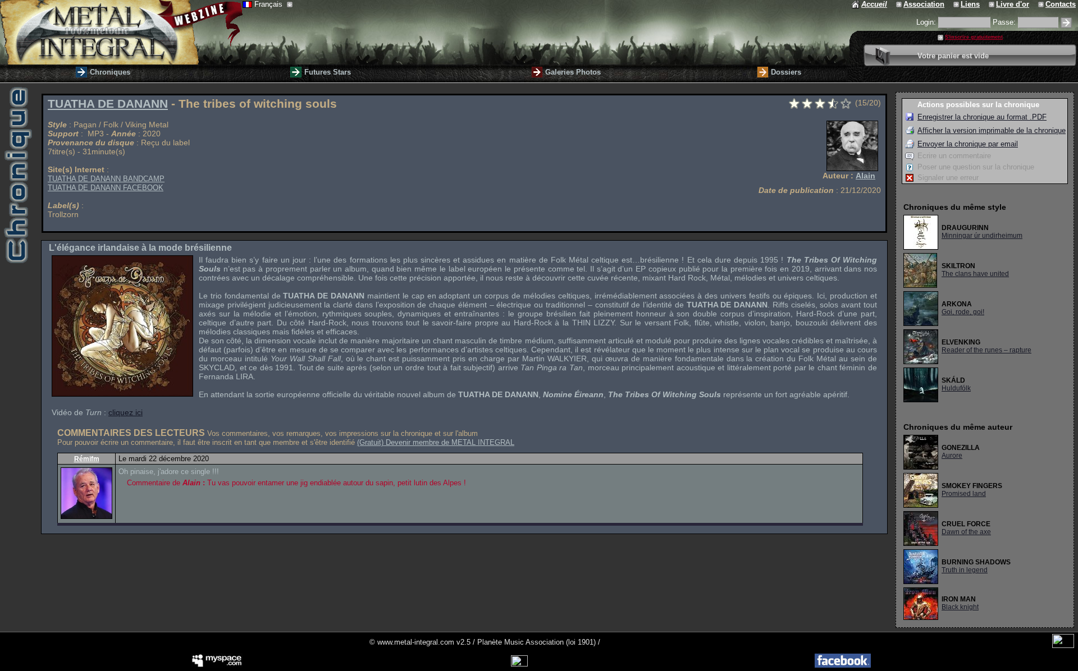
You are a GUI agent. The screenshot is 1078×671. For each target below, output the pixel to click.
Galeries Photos (573, 72)
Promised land (964, 494)
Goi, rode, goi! (963, 312)
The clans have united (975, 274)
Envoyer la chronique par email (967, 144)
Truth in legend (965, 570)
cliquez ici (125, 412)
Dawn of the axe (966, 532)
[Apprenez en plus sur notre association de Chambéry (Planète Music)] (899, 4)
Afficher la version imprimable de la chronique (991, 130)
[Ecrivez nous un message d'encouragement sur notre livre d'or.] (992, 4)
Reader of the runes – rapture (986, 350)
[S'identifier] (1066, 22)
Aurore (952, 455)
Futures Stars (327, 72)
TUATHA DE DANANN (108, 104)
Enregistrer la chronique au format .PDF (982, 117)
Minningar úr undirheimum (982, 236)
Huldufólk (956, 388)
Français (269, 4)
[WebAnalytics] (1063, 645)
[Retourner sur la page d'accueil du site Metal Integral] (121, 32)
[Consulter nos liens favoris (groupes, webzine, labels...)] (957, 4)
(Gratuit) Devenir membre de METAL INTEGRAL (435, 442)
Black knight (960, 607)
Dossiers (786, 72)
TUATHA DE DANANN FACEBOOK (105, 187)
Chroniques (110, 72)
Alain (865, 175)
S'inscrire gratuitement (974, 37)
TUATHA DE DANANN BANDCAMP (106, 178)
